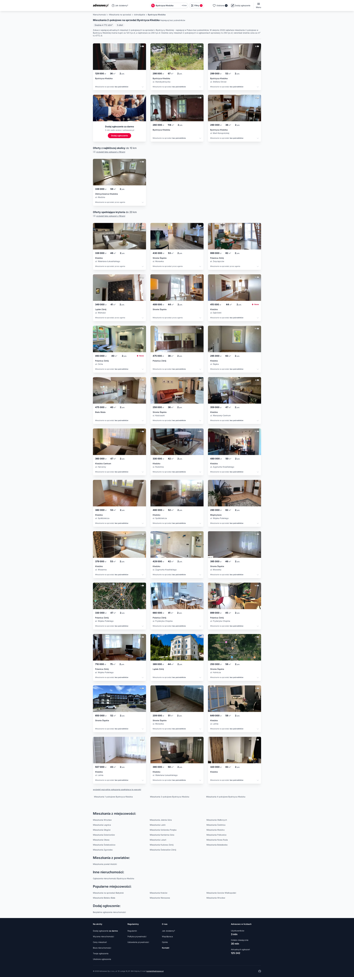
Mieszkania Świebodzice (104, 845)
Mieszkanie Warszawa (160, 898)
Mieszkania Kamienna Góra (162, 835)
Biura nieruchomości (102, 948)
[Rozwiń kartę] (142, 87)
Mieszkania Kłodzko (215, 830)
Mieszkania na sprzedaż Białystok (108, 893)
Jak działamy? (121, 5)
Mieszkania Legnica (102, 825)
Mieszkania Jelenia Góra (161, 820)
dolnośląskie (139, 14)
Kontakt (165, 948)
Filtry (198, 5)
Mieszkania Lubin (158, 825)
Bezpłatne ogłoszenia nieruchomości (109, 912)
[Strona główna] (101, 5)
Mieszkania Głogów (101, 830)
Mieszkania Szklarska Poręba (163, 830)
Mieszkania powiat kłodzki (105, 864)
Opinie (165, 942)
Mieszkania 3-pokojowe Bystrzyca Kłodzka (169, 796)
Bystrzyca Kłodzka (157, 14)
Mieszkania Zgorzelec (103, 850)
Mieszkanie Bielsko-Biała (104, 898)
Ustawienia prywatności (138, 942)
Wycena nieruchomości (103, 936)
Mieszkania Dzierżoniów (104, 835)
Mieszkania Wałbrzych (216, 820)
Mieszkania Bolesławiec (217, 845)
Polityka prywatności (136, 936)
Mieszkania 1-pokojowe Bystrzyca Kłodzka (113, 796)
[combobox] (167, 5)
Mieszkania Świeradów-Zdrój (163, 850)
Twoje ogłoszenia (100, 953)
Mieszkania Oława (101, 840)
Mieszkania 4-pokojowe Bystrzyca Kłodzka (225, 796)
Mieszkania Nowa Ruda (217, 840)
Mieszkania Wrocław (102, 820)
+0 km (184, 5)
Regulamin (132, 931)
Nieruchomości (99, 14)
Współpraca (167, 936)
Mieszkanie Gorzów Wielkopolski (221, 893)
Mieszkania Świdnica (215, 825)
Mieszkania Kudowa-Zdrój (161, 845)
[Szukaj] (153, 5)
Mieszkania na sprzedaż (120, 14)
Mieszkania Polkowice (216, 835)
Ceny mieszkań (100, 942)
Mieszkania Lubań (158, 840)
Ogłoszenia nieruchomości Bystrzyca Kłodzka (113, 878)
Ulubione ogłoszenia (102, 959)
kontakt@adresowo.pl (155, 971)
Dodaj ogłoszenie (105, 931)
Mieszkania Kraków (158, 893)
